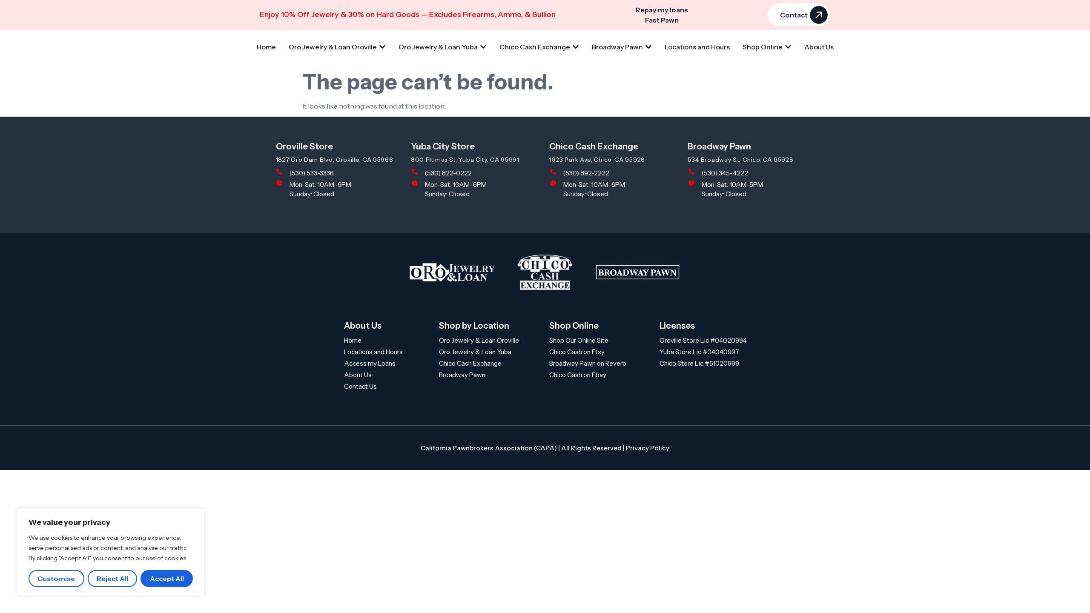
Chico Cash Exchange (593, 146)
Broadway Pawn (719, 146)
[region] (110, 552)
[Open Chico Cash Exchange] (575, 47)
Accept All (167, 578)
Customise (56, 578)
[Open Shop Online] (788, 47)
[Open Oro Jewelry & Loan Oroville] (382, 47)
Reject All (112, 578)
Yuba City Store (443, 146)
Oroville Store (304, 146)
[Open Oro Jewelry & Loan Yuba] (483, 47)
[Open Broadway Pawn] (648, 47)
